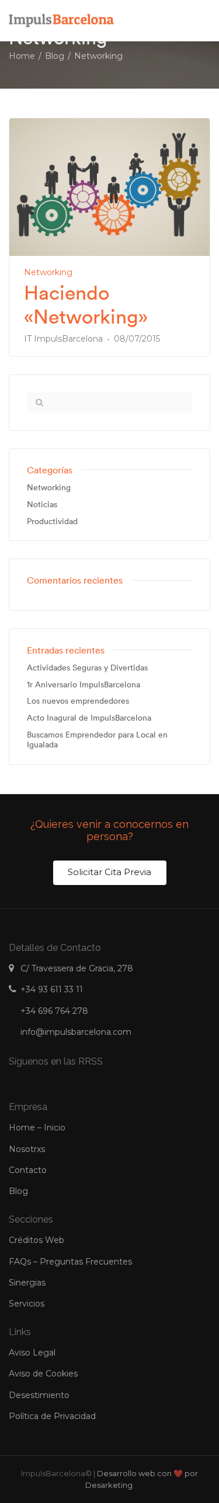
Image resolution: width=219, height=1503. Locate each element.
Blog (18, 1191)
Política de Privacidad (52, 1416)
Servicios (26, 1303)
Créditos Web (36, 1240)
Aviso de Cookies (43, 1373)
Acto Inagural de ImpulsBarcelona (89, 718)
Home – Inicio (37, 1127)
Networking (48, 272)
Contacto (28, 1170)
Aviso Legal (32, 1352)
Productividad (52, 521)
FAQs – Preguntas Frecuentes (70, 1261)
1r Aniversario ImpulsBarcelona (83, 685)
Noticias (42, 505)
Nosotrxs (27, 1149)
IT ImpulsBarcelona (63, 338)
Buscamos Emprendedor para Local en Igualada (97, 740)
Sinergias (27, 1282)
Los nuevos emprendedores (78, 701)
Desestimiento (39, 1395)
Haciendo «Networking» (86, 305)
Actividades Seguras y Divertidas (87, 668)
